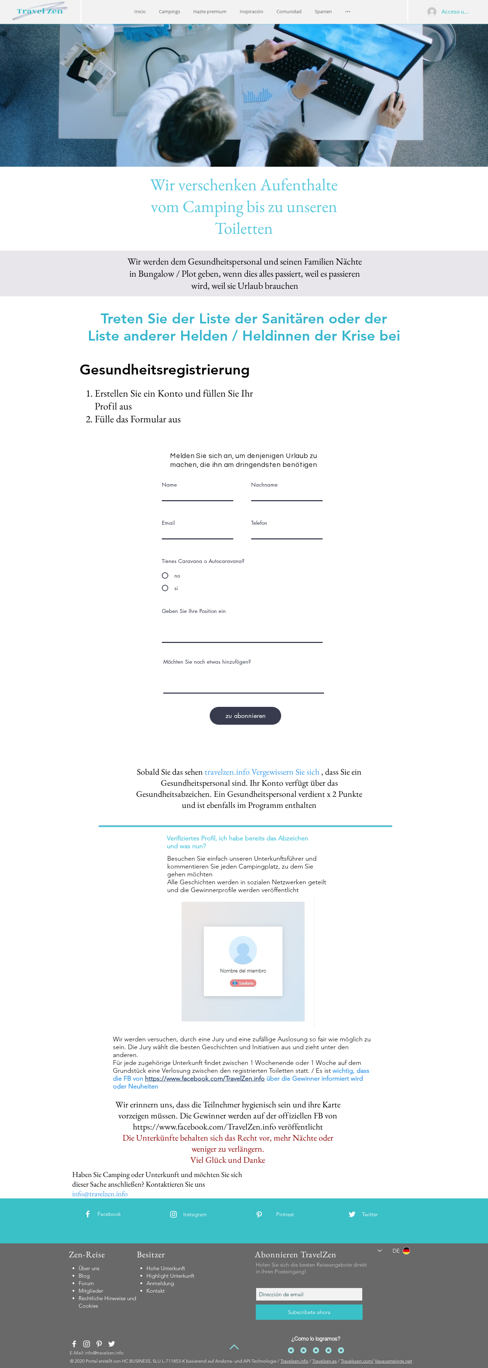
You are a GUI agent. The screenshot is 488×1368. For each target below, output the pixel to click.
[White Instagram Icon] (173, 1214)
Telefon (259, 522)
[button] (251, 11)
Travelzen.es (324, 1361)
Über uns (89, 1268)
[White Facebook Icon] (87, 1213)
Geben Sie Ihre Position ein (194, 611)
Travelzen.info (294, 1361)
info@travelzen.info (100, 1193)
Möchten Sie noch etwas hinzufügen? (207, 661)
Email (168, 522)
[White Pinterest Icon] (259, 1214)
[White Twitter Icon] (352, 1214)
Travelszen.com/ (357, 1361)
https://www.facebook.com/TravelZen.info (205, 1078)
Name (169, 484)
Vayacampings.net (393, 1361)
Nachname (264, 484)
